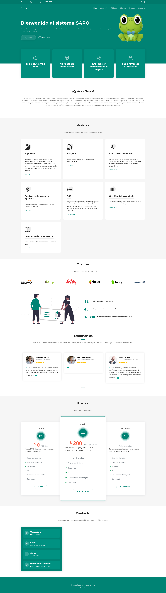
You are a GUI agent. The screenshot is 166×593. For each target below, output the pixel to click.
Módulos (114, 8)
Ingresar (28, 38)
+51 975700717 (47, 2)
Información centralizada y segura (98, 66)
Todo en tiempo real (35, 65)
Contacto (141, 8)
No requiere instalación (67, 65)
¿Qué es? (103, 8)
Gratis (40, 487)
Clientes (123, 8)
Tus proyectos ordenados (130, 65)
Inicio (95, 8)
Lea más (28, 174)
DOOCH (84, 587)
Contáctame (83, 491)
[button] (81, 387)
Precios (132, 8)
